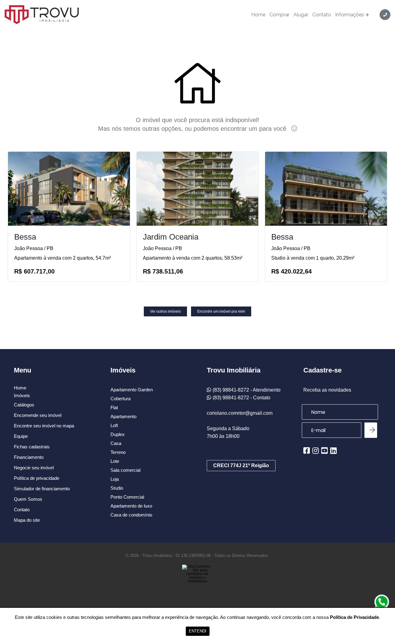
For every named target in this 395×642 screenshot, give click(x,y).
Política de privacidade (36, 478)
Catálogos (24, 404)
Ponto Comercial (127, 497)
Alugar (300, 15)
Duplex (117, 434)
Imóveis (22, 395)
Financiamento (29, 457)
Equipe (21, 436)
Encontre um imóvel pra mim (221, 311)
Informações (349, 15)
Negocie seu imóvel (34, 467)
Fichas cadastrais (32, 446)
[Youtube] (324, 450)
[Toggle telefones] (385, 14)
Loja (114, 479)
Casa (115, 443)
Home (258, 15)
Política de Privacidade (354, 617)
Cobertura (120, 398)
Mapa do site (27, 520)
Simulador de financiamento (42, 488)
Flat (114, 407)
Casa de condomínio (131, 514)
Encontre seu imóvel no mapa (44, 425)
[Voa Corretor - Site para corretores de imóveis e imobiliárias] (197, 583)
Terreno (118, 452)
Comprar (279, 15)
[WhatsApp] (381, 602)
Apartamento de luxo (131, 505)
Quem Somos (28, 499)
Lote (114, 461)
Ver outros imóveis (165, 311)
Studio (116, 488)
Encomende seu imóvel (37, 415)
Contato (321, 15)
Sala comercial (125, 470)
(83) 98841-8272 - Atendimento (247, 390)
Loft (114, 425)
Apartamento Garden (131, 389)
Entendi (197, 631)
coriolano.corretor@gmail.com (239, 413)
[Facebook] (306, 450)
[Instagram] (315, 450)
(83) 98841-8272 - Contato (241, 397)
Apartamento (123, 416)
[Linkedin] (333, 450)
